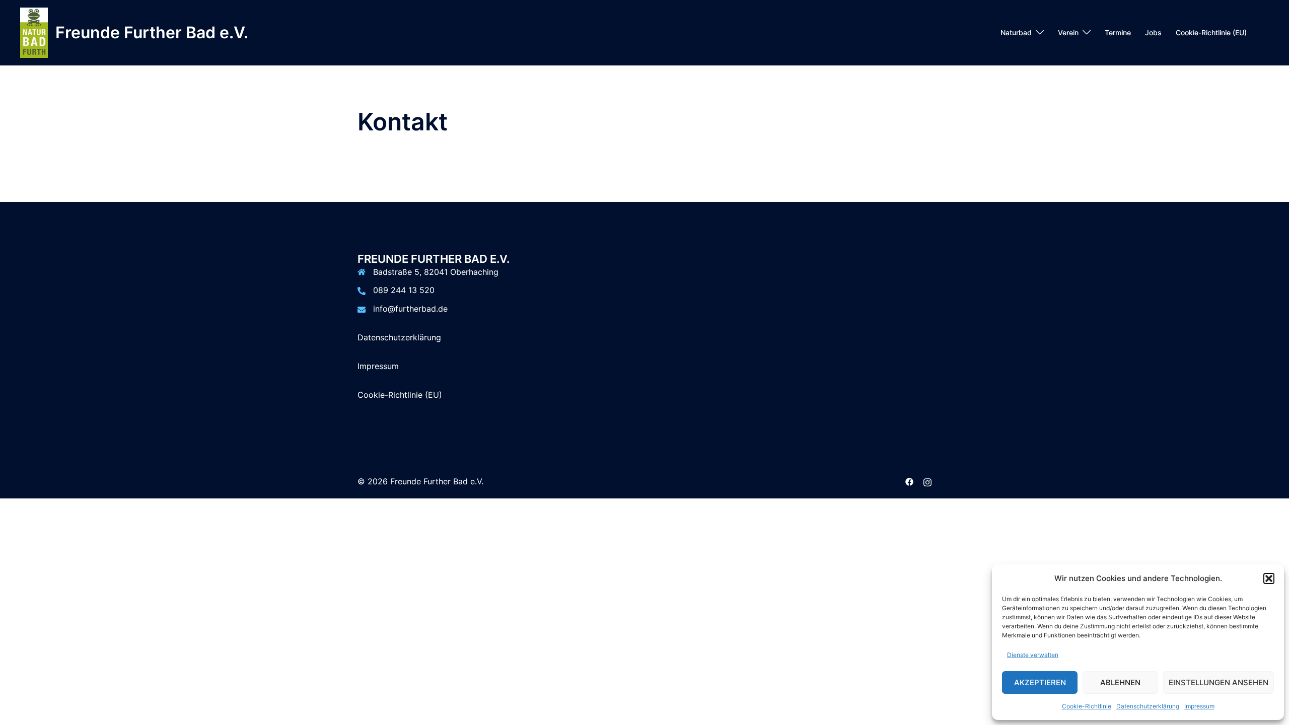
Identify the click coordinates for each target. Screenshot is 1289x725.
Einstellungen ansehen (1218, 682)
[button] (1269, 578)
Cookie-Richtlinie (1086, 706)
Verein (1068, 32)
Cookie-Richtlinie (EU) (1211, 32)
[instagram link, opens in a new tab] (927, 481)
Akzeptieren (1040, 682)
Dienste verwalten (1032, 655)
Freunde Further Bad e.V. (151, 32)
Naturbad (1016, 32)
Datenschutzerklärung (1147, 706)
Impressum (1199, 706)
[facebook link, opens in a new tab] (909, 481)
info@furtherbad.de (410, 309)
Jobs (1153, 32)
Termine (1118, 32)
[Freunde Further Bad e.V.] (34, 33)
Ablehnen (1120, 682)
